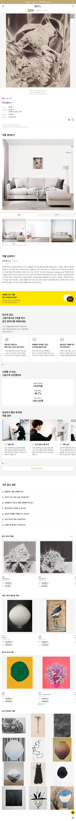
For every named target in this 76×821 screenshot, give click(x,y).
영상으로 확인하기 (36, 468)
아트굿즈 (45, 10)
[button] (2, 364)
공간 (19, 215)
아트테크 (38, 10)
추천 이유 (15, 261)
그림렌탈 (31, 10)
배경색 (57, 215)
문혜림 (10, 107)
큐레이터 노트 (6, 261)
